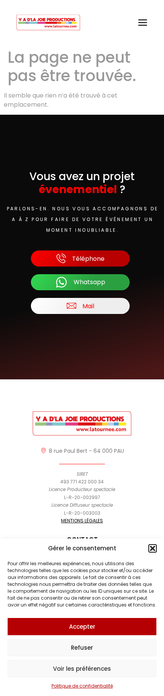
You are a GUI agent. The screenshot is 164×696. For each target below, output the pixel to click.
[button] (152, 548)
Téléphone (88, 258)
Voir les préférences (82, 669)
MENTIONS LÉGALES (82, 520)
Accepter (82, 627)
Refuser (82, 648)
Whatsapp (89, 282)
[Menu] (142, 22)
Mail (88, 306)
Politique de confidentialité (82, 686)
